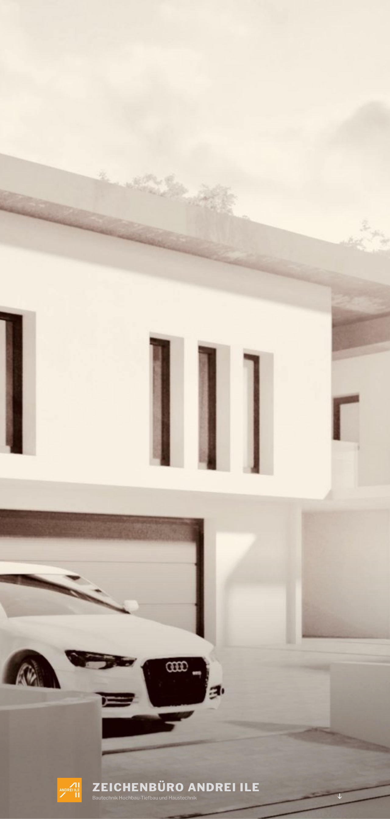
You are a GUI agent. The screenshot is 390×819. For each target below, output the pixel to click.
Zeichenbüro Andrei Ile (176, 787)
